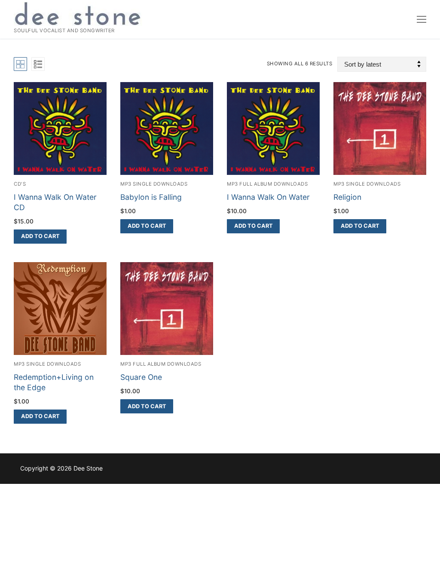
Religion (347, 197)
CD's (20, 184)
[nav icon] (421, 19)
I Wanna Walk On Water (268, 197)
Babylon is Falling (151, 197)
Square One (141, 377)
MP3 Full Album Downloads (267, 184)
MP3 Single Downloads (153, 184)
